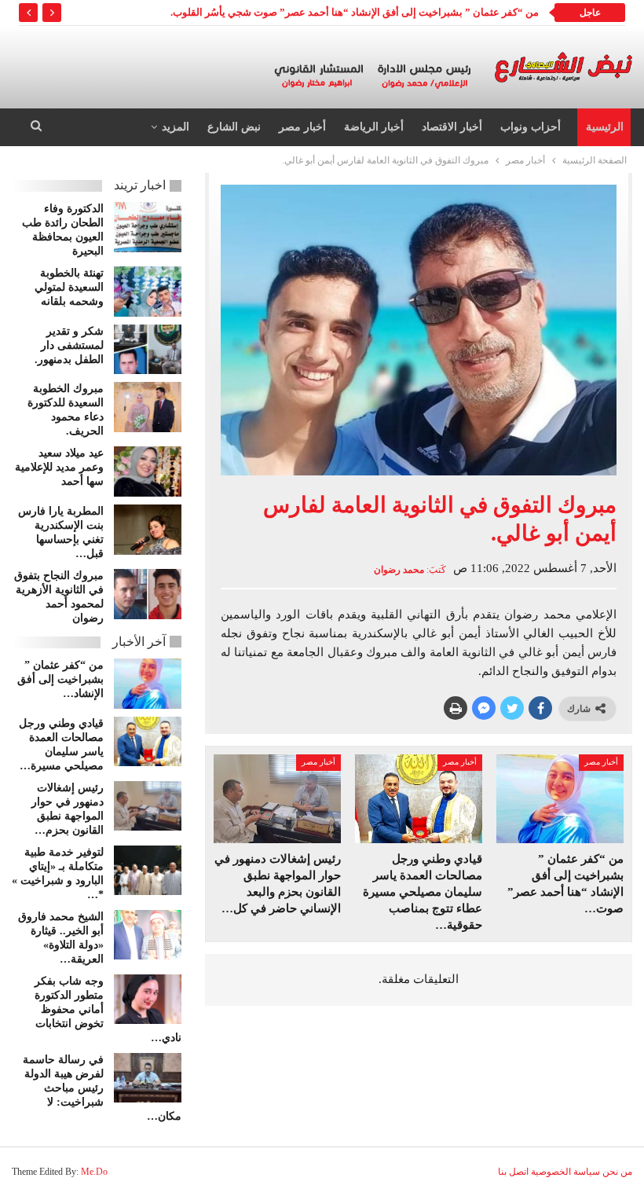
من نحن (617, 1171)
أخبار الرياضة (374, 127)
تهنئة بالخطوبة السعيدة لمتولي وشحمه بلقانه (69, 287)
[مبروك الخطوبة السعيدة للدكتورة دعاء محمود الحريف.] (147, 407)
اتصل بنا (513, 1171)
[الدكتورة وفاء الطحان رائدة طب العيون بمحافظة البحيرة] (147, 227)
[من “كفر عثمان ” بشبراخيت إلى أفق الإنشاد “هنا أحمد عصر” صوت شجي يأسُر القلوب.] (560, 798)
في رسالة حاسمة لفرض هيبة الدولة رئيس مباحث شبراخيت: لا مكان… (102, 1088)
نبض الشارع (234, 127)
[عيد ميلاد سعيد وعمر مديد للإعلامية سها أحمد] (147, 471)
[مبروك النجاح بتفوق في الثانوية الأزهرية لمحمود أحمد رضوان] (147, 594)
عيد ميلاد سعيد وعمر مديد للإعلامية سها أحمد (59, 467)
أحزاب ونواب (530, 127)
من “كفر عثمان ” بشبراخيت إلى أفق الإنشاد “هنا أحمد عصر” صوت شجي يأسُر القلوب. (354, 12)
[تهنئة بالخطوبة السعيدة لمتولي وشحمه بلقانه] (147, 291)
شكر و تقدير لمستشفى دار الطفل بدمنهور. (69, 345)
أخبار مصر (302, 127)
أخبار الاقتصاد (452, 127)
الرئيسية (605, 127)
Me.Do (94, 1171)
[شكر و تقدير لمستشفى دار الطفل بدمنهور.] (147, 350)
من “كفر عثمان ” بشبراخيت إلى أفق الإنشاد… (60, 679)
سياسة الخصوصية (565, 1171)
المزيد (175, 127)
